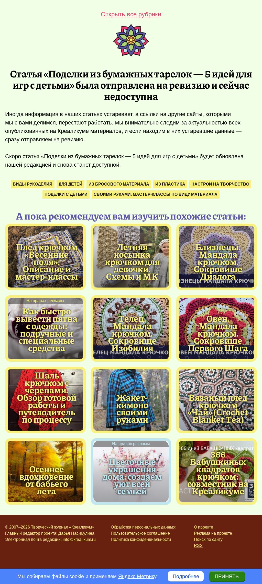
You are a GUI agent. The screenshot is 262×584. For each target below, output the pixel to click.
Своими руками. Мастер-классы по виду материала (155, 194)
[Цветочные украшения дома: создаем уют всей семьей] (132, 476)
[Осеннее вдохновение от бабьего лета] (46, 480)
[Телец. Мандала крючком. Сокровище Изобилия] (132, 333)
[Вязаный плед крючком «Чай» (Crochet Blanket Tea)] (218, 408)
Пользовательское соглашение (140, 533)
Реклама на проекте (213, 533)
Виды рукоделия (32, 184)
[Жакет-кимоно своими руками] (132, 408)
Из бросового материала (119, 184)
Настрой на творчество (220, 184)
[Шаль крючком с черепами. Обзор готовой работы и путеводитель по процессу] (46, 397)
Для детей (70, 184)
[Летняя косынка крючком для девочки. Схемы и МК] (132, 261)
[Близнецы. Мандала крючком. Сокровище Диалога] (218, 261)
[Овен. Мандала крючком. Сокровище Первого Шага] (218, 333)
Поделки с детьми (66, 194)
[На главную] (131, 55)
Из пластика (170, 184)
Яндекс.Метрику (137, 576)
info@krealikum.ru (79, 539)
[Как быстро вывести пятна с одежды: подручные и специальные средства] (46, 329)
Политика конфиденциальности (141, 539)
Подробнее (186, 576)
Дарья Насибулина (76, 533)
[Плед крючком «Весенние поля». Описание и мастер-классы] (46, 261)
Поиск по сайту (208, 539)
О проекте (203, 527)
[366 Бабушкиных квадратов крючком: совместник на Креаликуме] (218, 472)
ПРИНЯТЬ (227, 576)
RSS (198, 545)
